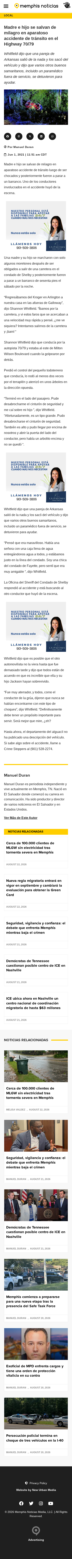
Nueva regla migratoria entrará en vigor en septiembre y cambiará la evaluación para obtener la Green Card (34, 887)
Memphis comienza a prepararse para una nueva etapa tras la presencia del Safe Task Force (33, 1301)
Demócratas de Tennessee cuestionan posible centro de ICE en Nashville (35, 965)
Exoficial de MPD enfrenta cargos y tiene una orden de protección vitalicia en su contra (34, 1371)
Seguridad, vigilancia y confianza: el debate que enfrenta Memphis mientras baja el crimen (35, 928)
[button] (6, 6)
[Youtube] (50, 1503)
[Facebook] (21, 1503)
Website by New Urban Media (36, 1490)
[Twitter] (31, 1503)
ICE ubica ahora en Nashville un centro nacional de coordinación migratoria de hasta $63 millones (33, 1003)
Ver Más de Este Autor (20, 818)
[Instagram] (41, 1503)
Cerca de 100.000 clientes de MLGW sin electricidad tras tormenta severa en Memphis (30, 848)
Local (8, 15)
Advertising (36, 1539)
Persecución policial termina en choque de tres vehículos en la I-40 (34, 1438)
